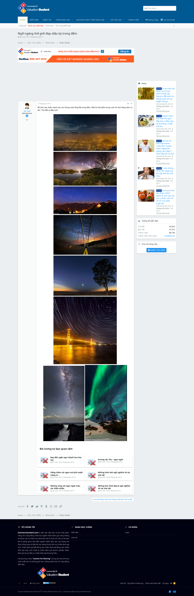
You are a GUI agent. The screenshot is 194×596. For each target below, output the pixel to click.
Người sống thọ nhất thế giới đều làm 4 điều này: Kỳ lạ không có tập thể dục (165, 121)
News (144, 83)
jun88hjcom (169, 236)
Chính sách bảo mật (153, 583)
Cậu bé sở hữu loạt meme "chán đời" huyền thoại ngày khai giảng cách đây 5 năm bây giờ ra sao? (165, 147)
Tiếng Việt (35, 583)
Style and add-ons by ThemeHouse (77, 591)
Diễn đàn (74, 532)
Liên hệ (74, 537)
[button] (72, 20)
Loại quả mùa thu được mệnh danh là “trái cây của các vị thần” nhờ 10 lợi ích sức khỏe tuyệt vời (165, 197)
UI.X (25, 583)
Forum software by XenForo (40, 591)
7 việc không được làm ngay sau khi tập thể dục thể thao (164, 172)
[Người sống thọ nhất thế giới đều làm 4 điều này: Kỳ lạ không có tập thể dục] (146, 121)
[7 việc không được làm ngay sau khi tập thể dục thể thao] (146, 173)
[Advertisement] (73, 81)
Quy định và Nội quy (135, 583)
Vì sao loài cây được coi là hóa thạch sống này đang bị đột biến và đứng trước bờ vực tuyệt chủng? (165, 95)
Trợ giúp (165, 583)
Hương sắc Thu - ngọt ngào (110, 459)
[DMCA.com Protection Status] (49, 583)
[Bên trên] (171, 583)
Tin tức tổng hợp (162, 111)
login (127, 532)
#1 (132, 103)
